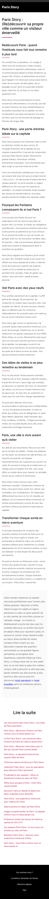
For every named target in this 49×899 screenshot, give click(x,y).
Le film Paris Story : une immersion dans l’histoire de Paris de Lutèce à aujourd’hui (23, 740)
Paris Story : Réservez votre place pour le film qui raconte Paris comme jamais (23, 748)
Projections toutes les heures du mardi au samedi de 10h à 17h (23, 821)
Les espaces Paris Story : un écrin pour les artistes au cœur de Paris (23, 829)
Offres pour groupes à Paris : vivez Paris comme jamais (22, 784)
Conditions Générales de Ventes (24, 878)
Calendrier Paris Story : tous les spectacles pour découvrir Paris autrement (24, 768)
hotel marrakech (23, 680)
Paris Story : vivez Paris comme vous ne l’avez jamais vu (22, 844)
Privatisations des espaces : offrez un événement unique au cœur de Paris (21, 776)
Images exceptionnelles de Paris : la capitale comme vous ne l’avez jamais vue (24, 813)
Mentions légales (24, 884)
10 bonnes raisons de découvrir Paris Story (24, 762)
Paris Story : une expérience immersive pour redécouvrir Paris (22, 800)
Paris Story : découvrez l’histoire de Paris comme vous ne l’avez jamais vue (23, 732)
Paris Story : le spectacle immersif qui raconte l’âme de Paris (21, 756)
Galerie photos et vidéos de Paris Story (22, 806)
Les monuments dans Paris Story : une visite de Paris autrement (24, 724)
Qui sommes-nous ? (24, 872)
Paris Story (10, 7)
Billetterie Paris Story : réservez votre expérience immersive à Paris (21, 836)
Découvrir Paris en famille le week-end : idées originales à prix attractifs (22, 792)
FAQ (24, 890)
